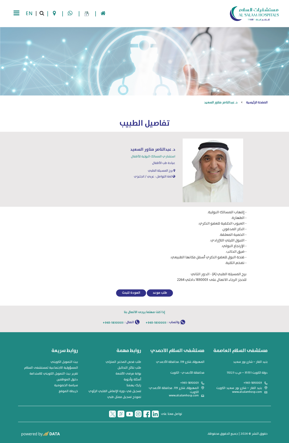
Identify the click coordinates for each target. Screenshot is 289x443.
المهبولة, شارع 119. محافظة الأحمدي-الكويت (173, 390)
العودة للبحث (131, 292)
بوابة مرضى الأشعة (128, 373)
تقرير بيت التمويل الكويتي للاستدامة (54, 373)
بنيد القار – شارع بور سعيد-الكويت (239, 388)
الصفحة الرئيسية (257, 102)
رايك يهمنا (133, 385)
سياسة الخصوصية (66, 385)
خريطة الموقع (68, 391)
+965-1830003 (156, 322)
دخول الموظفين (67, 379)
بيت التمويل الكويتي (64, 361)
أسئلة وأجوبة (132, 379)
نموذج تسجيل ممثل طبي (124, 397)
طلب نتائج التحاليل (129, 367)
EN (29, 13)
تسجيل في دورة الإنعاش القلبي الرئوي (115, 391)
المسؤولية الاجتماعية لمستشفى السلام (51, 367)
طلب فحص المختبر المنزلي (123, 361)
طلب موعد (160, 292)
